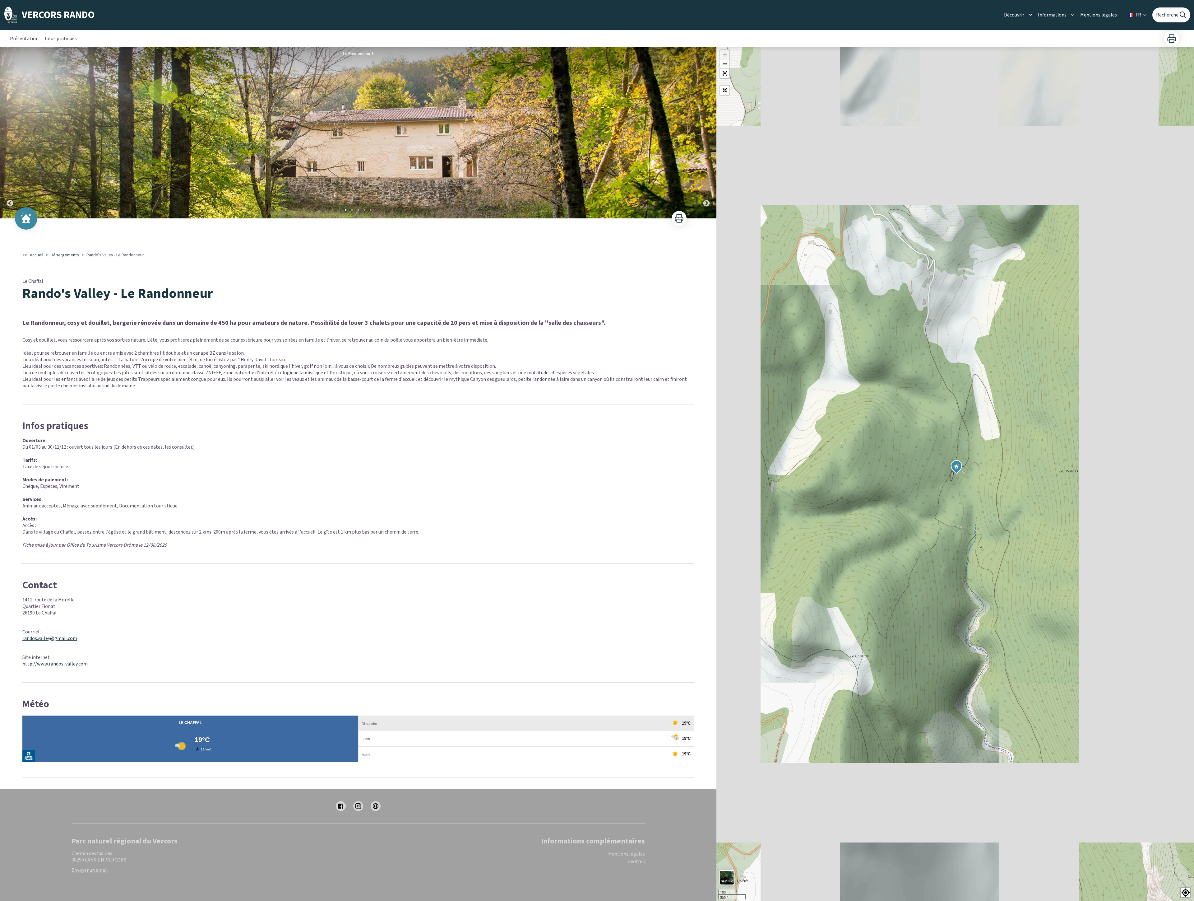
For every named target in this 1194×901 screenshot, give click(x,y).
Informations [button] (1052, 15)
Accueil (36, 255)
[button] (724, 73)
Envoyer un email (90, 870)
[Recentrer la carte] (724, 90)
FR (1138, 15)
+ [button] (725, 54)
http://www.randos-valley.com (55, 664)
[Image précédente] (10, 132)
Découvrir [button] (1014, 15)
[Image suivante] (706, 132)
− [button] (725, 64)
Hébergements (65, 255)
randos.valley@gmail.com (49, 638)
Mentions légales (1098, 15)
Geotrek (636, 861)
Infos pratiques (61, 38)
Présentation (24, 38)
